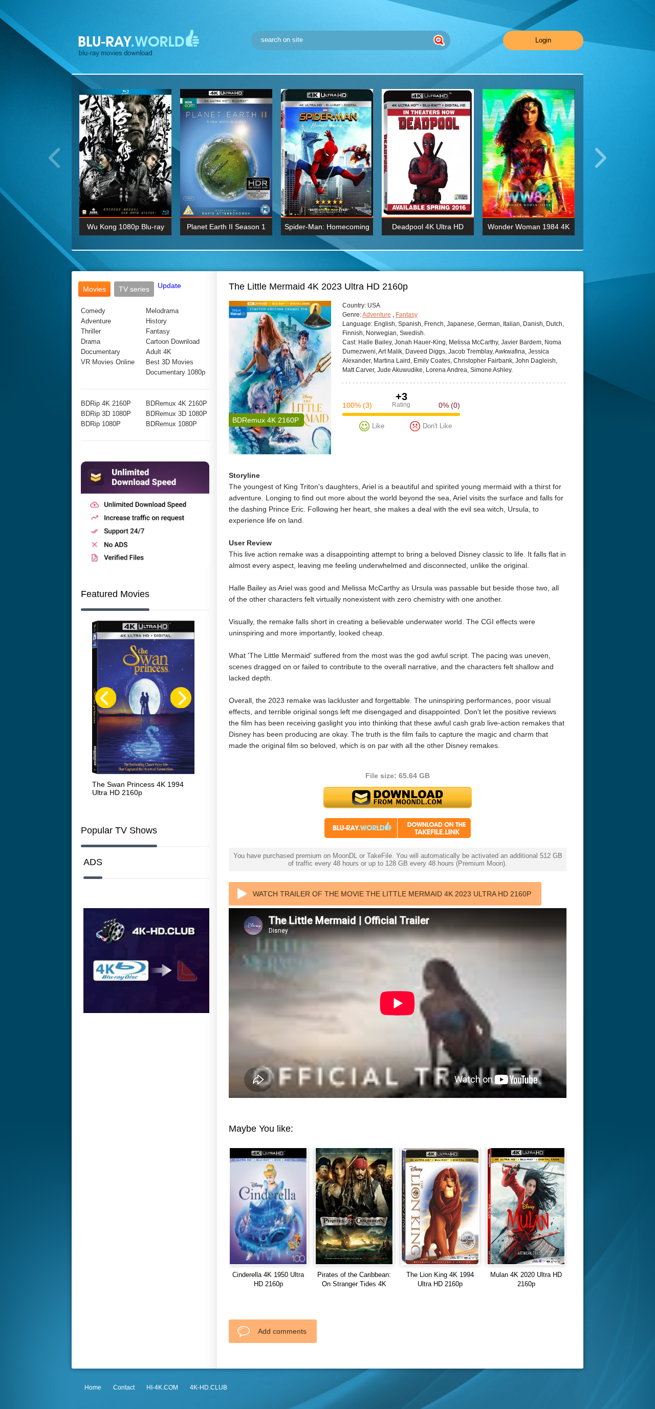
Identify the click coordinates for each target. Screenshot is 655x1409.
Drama (90, 341)
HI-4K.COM (162, 1387)
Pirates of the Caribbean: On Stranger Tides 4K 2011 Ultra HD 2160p (354, 1284)
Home (92, 1387)
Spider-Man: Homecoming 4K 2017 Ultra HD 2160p (327, 229)
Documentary (100, 352)
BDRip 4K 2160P (106, 403)
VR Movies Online (108, 362)
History (156, 321)
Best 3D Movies (169, 362)
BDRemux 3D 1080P (176, 413)
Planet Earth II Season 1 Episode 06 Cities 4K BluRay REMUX (226, 229)
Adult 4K (158, 352)
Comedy (93, 311)
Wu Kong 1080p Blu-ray (125, 227)
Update (169, 285)
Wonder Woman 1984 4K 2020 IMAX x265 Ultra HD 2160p (529, 229)
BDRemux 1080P (171, 424)
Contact (124, 1387)
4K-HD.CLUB (208, 1387)
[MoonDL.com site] (145, 566)
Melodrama (162, 311)
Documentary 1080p (175, 372)
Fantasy (158, 331)
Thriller (91, 331)
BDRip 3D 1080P (106, 413)
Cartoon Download (173, 341)
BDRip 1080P (101, 424)
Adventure (96, 321)
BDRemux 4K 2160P (176, 403)
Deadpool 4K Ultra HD (428, 227)
